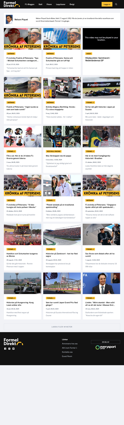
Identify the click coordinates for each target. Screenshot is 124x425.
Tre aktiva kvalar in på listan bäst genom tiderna (22, 167)
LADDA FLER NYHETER (62, 327)
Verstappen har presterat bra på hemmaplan (58, 265)
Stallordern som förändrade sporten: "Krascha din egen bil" (99, 313)
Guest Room (67, 356)
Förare (49, 4)
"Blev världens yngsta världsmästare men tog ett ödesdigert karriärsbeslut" (61, 216)
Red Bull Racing (53, 151)
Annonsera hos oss (70, 343)
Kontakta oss (67, 352)
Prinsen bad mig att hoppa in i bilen (59, 68)
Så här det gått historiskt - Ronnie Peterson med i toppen (20, 265)
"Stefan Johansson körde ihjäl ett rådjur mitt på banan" (22, 118)
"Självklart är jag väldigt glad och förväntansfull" (59, 164)
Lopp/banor (60, 4)
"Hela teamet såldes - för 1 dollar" (59, 117)
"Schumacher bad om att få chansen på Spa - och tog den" (22, 69)
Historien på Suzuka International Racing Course (62, 313)
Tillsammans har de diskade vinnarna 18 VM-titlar (101, 265)
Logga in (107, 4)
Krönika (11, 54)
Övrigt (72, 4)
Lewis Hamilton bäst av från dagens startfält (99, 167)
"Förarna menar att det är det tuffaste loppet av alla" (99, 216)
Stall (40, 4)
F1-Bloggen (29, 4)
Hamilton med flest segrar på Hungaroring (18, 313)
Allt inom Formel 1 (69, 348)
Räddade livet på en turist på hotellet (21, 214)
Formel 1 (90, 102)
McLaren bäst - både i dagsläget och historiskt (99, 118)
